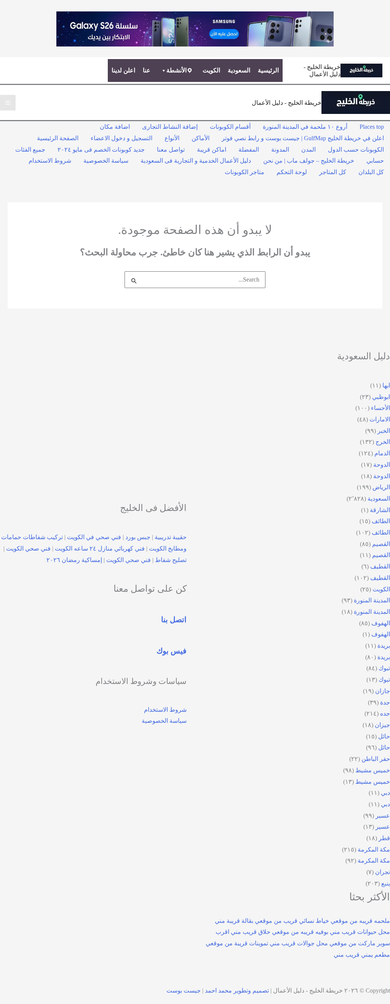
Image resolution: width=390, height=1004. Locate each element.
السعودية (239, 70)
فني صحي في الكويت (94, 537)
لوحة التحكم (292, 172)
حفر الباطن (375, 759)
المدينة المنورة (372, 600)
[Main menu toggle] (8, 102)
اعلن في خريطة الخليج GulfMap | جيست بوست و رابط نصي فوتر (303, 138)
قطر (384, 838)
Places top (372, 126)
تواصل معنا (171, 149)
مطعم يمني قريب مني (362, 954)
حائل (384, 736)
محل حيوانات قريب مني (360, 932)
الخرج (383, 442)
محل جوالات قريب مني (299, 943)
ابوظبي (381, 397)
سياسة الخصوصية (105, 160)
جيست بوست (183, 990)
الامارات (379, 419)
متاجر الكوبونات (244, 172)
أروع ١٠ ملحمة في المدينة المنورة (305, 126)
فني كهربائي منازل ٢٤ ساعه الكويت (100, 548)
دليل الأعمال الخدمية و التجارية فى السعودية (196, 160)
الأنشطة (176, 70)
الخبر (383, 431)
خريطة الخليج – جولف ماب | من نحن (308, 160)
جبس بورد (137, 537)
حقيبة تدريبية (171, 537)
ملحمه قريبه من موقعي (360, 921)
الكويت (211, 70)
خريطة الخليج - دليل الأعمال (286, 102)
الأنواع (172, 138)
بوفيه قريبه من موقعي (300, 932)
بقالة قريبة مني (234, 921)
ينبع (385, 883)
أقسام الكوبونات (230, 126)
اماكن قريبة (211, 149)
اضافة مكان (115, 126)
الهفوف (380, 623)
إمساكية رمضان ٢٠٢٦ (74, 560)
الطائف (381, 521)
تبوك (384, 668)
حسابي (375, 160)
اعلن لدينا (123, 70)
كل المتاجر (332, 172)
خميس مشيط (372, 770)
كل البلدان (371, 172)
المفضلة (248, 149)
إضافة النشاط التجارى (170, 126)
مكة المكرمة (374, 849)
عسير (383, 815)
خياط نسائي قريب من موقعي (292, 921)
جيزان (382, 725)
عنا (146, 70)
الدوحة (381, 464)
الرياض (381, 487)
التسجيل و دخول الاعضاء (121, 138)
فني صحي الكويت (28, 548)
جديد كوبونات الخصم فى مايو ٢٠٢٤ (101, 149)
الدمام (382, 453)
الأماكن (200, 138)
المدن (308, 149)
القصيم (381, 544)
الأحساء (380, 408)
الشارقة (380, 510)
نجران (382, 872)
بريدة (383, 645)
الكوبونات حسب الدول (356, 149)
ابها (386, 385)
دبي (385, 792)
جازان (382, 691)
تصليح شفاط (171, 560)
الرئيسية (268, 70)
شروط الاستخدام (50, 160)
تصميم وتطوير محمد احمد (237, 990)
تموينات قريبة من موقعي (237, 943)
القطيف (380, 566)
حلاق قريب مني (250, 932)
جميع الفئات (30, 149)
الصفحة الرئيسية (57, 138)
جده (385, 713)
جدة (385, 702)
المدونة (280, 149)
